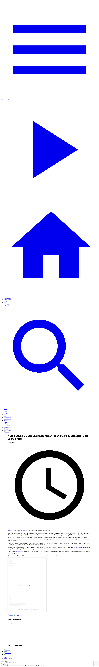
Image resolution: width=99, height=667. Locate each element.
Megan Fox (22, 530)
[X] (6, 429)
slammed (18, 551)
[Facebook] (7, 427)
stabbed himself (77, 547)
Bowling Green (7, 298)
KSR (5, 295)
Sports (5, 302)
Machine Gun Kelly (12, 530)
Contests (6, 301)
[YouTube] (6, 432)
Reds (8, 304)
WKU (5, 296)
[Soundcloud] (7, 430)
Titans (8, 305)
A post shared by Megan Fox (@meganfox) (27, 609)
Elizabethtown (7, 299)
